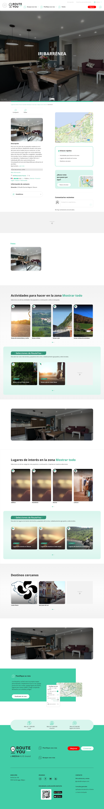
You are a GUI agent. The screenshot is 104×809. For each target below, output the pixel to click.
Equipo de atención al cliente (85, 789)
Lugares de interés (14, 104)
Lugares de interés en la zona (68, 158)
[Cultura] (83, 485)
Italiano (17, 180)
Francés (37, 178)
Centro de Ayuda (82, 792)
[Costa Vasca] (24, 592)
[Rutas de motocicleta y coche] (20, 321)
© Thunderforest (78, 142)
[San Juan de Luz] (52, 592)
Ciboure (45, 104)
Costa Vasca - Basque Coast (37, 104)
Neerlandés (24, 180)
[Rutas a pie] (62, 321)
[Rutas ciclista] (41, 321)
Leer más (21, 166)
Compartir (16, 112)
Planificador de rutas (21, 696)
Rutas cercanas (64, 185)
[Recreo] (62, 485)
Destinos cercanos (65, 161)
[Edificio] (20, 485)
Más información (16, 172)
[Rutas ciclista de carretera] (83, 321)
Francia (20, 104)
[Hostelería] (41, 485)
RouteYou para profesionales (83, 2)
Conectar (87, 748)
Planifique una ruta (50, 748)
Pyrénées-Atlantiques (27, 104)
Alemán (32, 178)
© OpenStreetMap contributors (87, 142)
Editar (25, 112)
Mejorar (92, 7)
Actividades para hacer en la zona (69, 155)
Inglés (12, 180)
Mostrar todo (72, 295)
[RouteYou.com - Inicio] (15, 5)
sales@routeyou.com (83, 781)
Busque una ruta (49, 758)
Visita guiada (70, 2)
